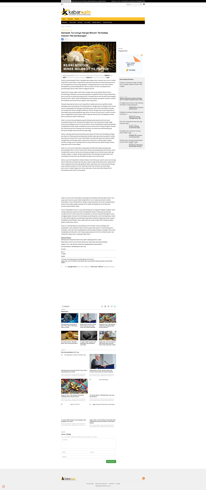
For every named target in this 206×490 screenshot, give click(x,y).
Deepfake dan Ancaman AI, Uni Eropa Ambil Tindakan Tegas (135, 136)
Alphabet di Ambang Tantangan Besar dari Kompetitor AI (135, 117)
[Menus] (62, 4)
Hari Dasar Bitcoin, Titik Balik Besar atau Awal (73, 246)
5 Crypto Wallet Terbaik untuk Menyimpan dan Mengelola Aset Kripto (88, 343)
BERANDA (64, 22)
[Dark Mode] (144, 4)
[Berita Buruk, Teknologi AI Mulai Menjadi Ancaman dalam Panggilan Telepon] (132, 141)
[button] (140, 4)
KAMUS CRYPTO (96, 22)
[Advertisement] (88, 184)
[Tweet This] (105, 306)
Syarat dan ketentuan (101, 483)
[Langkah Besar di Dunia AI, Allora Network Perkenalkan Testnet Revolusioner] (132, 104)
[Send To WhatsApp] (115, 306)
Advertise (70, 19)
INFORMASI (64, 30)
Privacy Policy (90, 483)
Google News (72, 267)
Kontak (77, 19)
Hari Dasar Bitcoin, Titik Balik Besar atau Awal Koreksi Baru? (69, 342)
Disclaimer (111, 483)
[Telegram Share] (111, 306)
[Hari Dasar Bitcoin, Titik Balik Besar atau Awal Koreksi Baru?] (69, 335)
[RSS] (143, 478)
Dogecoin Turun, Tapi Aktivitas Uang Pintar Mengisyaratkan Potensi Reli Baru (112, 1)
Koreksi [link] (63, 249)
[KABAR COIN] (76, 11)
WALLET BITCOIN (107, 22)
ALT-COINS (87, 22)
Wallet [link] (63, 256)
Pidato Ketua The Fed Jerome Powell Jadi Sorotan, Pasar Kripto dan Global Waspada (84, 242)
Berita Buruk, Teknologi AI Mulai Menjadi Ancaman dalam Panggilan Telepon (136, 145)
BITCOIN (80, 22)
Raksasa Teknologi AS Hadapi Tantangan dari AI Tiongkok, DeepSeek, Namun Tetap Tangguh (131, 99)
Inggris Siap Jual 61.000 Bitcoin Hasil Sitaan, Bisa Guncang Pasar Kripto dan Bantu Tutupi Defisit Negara (86, 261)
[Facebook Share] (102, 306)
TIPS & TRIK (73, 22)
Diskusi (100, 267)
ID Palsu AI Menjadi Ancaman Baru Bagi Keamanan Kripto (134, 126)
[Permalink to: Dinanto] (62, 39)
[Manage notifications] (3, 486)
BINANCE (107, 75)
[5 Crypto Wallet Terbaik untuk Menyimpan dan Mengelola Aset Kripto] (88, 335)
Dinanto (66, 38)
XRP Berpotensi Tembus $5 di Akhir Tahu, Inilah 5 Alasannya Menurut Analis (81, 239)
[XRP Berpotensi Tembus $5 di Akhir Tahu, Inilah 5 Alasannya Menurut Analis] (69, 318)
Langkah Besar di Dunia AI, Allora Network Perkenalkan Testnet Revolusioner (136, 108)
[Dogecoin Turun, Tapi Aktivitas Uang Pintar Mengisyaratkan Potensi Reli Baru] (107, 318)
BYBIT (64, 77)
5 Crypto (63, 254)
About (63, 19)
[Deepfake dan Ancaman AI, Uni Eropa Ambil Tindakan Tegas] (132, 132)
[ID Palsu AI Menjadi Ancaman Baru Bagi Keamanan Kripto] (132, 122)
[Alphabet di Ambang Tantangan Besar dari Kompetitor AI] (132, 113)
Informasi (94, 267)
